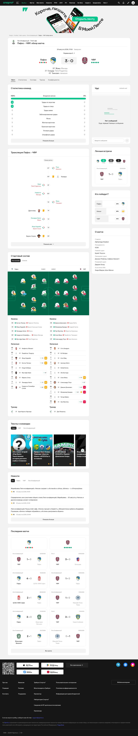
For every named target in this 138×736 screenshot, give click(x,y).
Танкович (55, 73)
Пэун (57, 167)
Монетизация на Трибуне (42, 688)
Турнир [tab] (42, 80)
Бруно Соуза (37, 228)
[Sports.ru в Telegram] (118, 665)
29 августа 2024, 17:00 (65, 49)
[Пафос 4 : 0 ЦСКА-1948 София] (44, 62)
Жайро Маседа (38, 335)
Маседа (64, 68)
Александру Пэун (60, 339)
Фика (57, 201)
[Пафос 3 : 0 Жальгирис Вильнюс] (41, 62)
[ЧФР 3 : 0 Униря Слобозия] (93, 62)
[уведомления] (123, 2)
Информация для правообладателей (68, 694)
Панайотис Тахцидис (70, 335)
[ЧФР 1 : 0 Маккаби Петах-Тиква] (95, 62)
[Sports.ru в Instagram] (133, 665)
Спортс (11, 35)
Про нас (5, 682)
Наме (39, 184)
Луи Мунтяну (59, 331)
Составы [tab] (33, 80)
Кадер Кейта (73, 323)
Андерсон (38, 192)
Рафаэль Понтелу (33, 323)
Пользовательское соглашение (66, 682)
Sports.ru (7, 722)
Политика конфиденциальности (66, 688)
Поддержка (22, 694)
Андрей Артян (73, 327)
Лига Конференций (32, 35)
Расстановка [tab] (16, 260)
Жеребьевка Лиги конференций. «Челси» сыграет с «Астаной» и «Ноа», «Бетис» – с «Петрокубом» (46, 488)
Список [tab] (24, 260)
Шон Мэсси (109, 270)
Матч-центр (22, 35)
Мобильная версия (123, 682)
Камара (64, 177)
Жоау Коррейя (36, 226)
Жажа (58, 68)
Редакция (5, 688)
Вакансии (21, 682)
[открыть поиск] (119, 2)
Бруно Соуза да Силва (35, 327)
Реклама (21, 688)
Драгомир (32, 211)
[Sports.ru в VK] (125, 665)
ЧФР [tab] (24, 481)
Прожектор (37, 694)
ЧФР (93, 59)
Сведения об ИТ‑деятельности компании (47, 705)
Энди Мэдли (99, 270)
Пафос (43, 59)
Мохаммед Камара (61, 327)
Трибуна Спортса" (40, 682)
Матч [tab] (13, 80)
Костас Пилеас (21, 323)
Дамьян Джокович (61, 323)
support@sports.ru (38, 718)
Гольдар (51, 71)
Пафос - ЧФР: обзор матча (45, 35)
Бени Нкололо (72, 339)
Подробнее (60, 725)
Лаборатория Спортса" (41, 699)
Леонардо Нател (36, 218)
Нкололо (58, 169)
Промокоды (38, 711)
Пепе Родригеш (61, 71)
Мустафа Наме (21, 339)
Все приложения (75, 665)
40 (14, 492)
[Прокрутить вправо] (82, 450)
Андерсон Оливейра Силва (23, 335)
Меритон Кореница (71, 331)
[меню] (17, 2)
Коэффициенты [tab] (53, 80)
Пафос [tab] (18, 481)
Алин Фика (58, 335)
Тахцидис (59, 203)
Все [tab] (13, 481)
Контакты (5, 694)
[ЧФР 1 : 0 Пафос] (46, 62)
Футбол (16, 35)
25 (14, 503)
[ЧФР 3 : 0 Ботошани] (98, 62)
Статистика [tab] (22, 80)
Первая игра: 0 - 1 (69, 53)
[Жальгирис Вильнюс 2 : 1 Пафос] (39, 62)
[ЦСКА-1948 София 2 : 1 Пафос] (43, 62)
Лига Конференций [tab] (34, 481)
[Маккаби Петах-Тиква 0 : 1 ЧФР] (91, 62)
